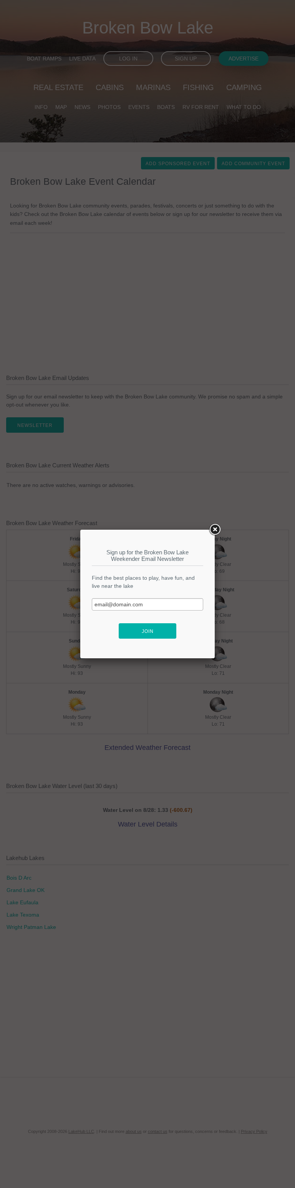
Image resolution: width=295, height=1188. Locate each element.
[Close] (215, 530)
